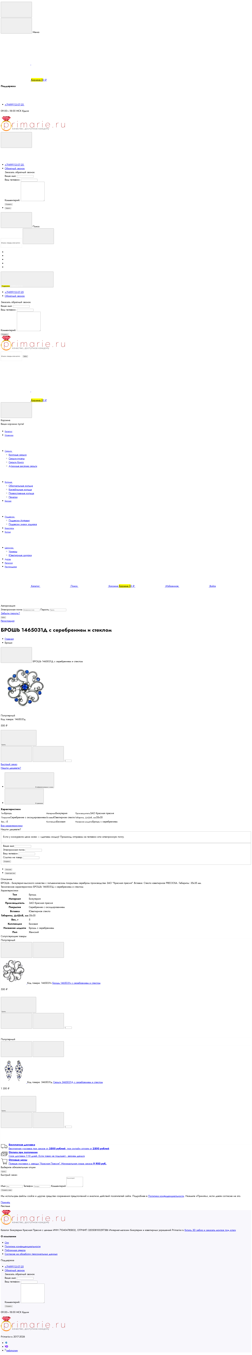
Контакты (7, 264)
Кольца (9, 482)
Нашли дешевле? (11, 768)
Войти (3, 617)
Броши (8, 500)
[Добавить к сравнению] (16, 950)
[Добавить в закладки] (48, 950)
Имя (3, 1186)
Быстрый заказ (9, 764)
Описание (8, 869)
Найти (25, 356)
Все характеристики (12, 825)
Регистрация (7, 621)
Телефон (28, 1186)
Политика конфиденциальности (166, 1196)
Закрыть (8, 208)
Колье (8, 531)
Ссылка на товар (12, 857)
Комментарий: (13, 200)
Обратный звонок (15, 168)
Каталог (8, 431)
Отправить (9, 204)
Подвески (10, 516)
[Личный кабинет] (15, 375)
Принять (5, 1202)
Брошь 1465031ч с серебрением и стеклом (76, 983)
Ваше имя (8, 846)
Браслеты (9, 528)
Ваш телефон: (12, 180)
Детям (8, 559)
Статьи (7, 267)
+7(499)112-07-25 (14, 104)
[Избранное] (46, 391)
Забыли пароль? (10, 613)
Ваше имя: (10, 176)
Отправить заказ (6, 1190)
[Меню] (16, 9)
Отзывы (8, 260)
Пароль (44, 609)
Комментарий (58, 1186)
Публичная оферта (15, 1250)
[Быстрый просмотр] (15, 1043)
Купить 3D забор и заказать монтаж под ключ (210, 1230)
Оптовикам (8, 256)
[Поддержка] (16, 140)
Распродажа (11, 566)
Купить (4, 1011)
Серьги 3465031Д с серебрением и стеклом (78, 1082)
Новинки (9, 435)
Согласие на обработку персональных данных (31, 1254)
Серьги (8, 451)
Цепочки (9, 547)
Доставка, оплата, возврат (12, 252)
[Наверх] (15, 602)
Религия (9, 562)
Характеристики (10, 873)
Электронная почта (11, 609)
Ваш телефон (10, 853)
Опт (7, 1242)
